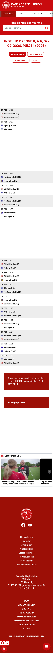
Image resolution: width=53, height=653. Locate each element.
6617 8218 (13, 384)
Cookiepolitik (26, 561)
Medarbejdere (26, 549)
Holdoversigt (35, 54)
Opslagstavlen (20, 60)
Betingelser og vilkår (26, 565)
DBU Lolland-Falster (26, 621)
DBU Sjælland (26, 625)
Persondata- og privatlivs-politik (26, 636)
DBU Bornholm (26, 605)
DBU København (26, 617)
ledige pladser (17, 403)
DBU (26, 601)
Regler (36, 60)
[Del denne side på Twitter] (6, 643)
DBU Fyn (26, 609)
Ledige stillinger (26, 553)
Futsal (26, 629)
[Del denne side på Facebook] (2, 643)
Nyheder (26, 541)
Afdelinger (26, 545)
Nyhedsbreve (26, 537)
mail (30, 381)
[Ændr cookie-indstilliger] (4, 649)
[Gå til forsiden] (21, 5)
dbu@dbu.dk (28, 588)
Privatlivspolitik (26, 557)
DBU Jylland (26, 613)
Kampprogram (17, 54)
